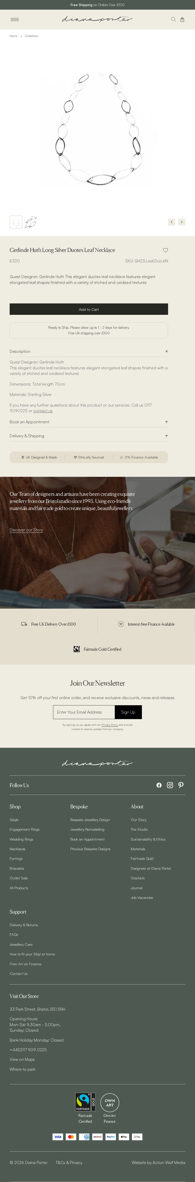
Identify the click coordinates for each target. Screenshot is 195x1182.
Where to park (22, 1069)
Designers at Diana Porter (151, 868)
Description (20, 351)
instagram (170, 785)
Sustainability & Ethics (148, 839)
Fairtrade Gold (142, 858)
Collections (31, 36)
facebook (159, 785)
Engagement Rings (25, 829)
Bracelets (17, 868)
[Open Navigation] (15, 19)
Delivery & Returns (24, 924)
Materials (138, 848)
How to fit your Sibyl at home (32, 954)
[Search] (174, 19)
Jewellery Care (21, 944)
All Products (19, 887)
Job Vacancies (142, 897)
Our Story (138, 819)
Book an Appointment (29, 421)
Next (181, 222)
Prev (171, 222)
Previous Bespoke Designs (90, 848)
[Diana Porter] (97, 19)
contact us (43, 410)
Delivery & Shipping (27, 435)
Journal (136, 887)
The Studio (139, 829)
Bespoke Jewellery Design (90, 819)
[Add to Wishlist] (165, 250)
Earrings (16, 858)
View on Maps (22, 1059)
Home (13, 36)
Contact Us (19, 973)
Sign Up (128, 712)
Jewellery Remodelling (87, 829)
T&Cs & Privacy (69, 1162)
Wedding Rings (21, 839)
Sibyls (14, 819)
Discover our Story (26, 529)
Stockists (138, 878)
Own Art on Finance (25, 963)
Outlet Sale (19, 878)
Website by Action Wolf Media (158, 1162)
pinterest (180, 785)
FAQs (14, 934)
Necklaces (17, 848)
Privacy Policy (110, 724)
